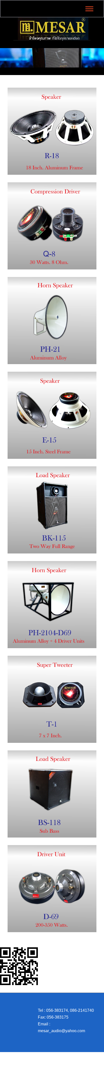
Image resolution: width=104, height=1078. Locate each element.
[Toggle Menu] (89, 8)
